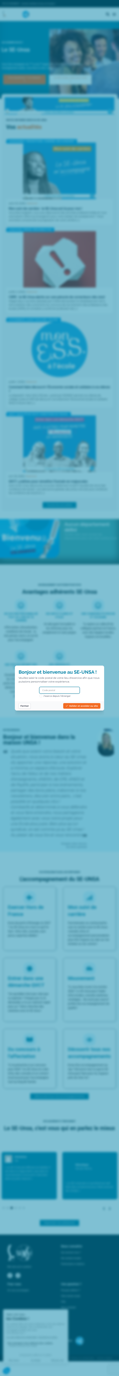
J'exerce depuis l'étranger (57, 696)
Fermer (24, 706)
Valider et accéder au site (83, 706)
